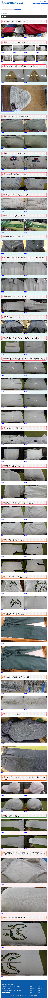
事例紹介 (39, 992)
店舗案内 (17, 7)
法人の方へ (37, 7)
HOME (5, 7)
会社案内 (43, 7)
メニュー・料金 (24, 7)
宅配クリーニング (30, 7)
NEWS (11, 7)
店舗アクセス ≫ (6, 992)
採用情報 (39, 990)
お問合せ (31, 992)
